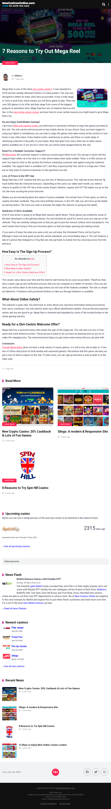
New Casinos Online (85, 596)
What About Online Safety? (17, 268)
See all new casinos (14, 666)
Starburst (101, 589)
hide (32, 259)
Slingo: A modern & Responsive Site (83, 431)
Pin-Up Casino (19, 646)
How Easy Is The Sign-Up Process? (22, 264)
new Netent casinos (33, 603)
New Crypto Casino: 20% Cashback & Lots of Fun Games (26, 433)
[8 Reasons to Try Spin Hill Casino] (27, 465)
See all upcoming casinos (17, 546)
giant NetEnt (36, 586)
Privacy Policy (65, 803)
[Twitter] (95, 772)
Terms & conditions (48, 803)
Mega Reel (10, 154)
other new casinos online (25, 125)
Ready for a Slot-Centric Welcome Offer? (24, 272)
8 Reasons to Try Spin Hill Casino (25, 488)
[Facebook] (87, 772)
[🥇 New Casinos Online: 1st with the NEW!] (18, 4)
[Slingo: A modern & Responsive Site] (83, 407)
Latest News (10, 63)
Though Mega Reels (12, 347)
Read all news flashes (15, 608)
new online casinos (42, 89)
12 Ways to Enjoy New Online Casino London (43, 745)
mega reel (9, 369)
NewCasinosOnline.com (65, 788)
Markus (18, 75)
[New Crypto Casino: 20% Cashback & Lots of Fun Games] (27, 407)
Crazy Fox (17, 637)
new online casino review (26, 112)
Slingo (15, 655)
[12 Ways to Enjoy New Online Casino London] (9, 757)
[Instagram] (104, 772)
